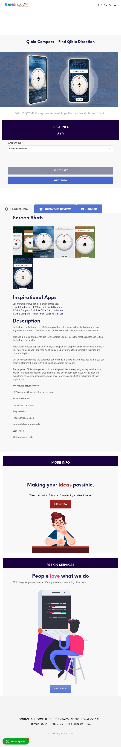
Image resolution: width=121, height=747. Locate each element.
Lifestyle (73, 113)
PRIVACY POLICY (39, 723)
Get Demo (60, 180)
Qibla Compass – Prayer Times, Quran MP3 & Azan (39, 313)
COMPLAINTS (44, 719)
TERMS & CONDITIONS (67, 719)
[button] (16, 741)
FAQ (89, 723)
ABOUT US (57, 723)
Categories (14, 143)
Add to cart (60, 170)
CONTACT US (25, 719)
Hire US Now (60, 689)
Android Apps (58, 113)
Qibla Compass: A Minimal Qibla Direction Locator (39, 310)
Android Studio (96, 113)
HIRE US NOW (60, 504)
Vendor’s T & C (91, 719)
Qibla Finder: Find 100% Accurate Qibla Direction (38, 307)
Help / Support (75, 723)
